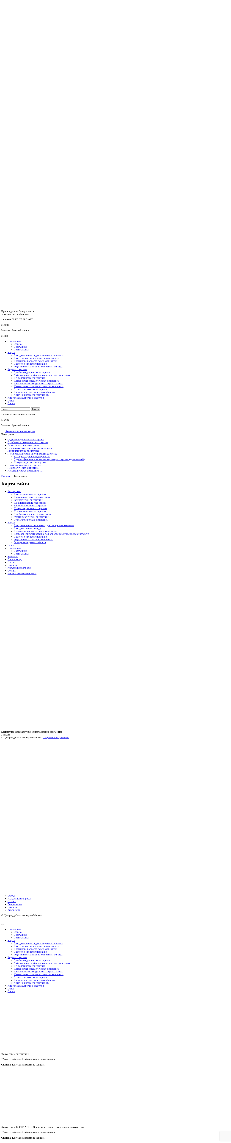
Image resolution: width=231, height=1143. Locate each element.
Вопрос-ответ (15, 904)
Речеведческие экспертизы (28, 500)
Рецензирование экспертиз (20, 431)
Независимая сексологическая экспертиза (36, 380)
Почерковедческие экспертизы (30, 508)
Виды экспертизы (17, 369)
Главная (5, 476)
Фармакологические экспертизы (31, 517)
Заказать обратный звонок (15, 330)
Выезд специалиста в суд (27, 528)
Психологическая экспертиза (29, 378)
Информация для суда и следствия (26, 397)
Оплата (11, 403)
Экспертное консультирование (30, 363)
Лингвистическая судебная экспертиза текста (38, 383)
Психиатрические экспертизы (30, 502)
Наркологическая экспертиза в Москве (34, 392)
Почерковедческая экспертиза (30, 462)
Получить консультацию (56, 737)
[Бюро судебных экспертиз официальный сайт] (115, 152)
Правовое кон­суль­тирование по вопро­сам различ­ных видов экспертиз (51, 534)
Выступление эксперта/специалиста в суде (37, 358)
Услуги (11, 352)
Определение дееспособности (30, 542)
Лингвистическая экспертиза (23, 450)
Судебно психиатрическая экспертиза (28, 442)
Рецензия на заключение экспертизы (33, 539)
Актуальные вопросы (19, 567)
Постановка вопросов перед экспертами (35, 361)
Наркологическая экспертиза (23, 467)
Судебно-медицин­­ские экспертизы (32, 514)
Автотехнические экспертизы (30, 494)
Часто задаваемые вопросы (22, 573)
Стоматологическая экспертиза (30, 389)
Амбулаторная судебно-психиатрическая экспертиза (42, 375)
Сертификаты (21, 349)
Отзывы (18, 344)
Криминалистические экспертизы (32, 497)
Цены (11, 400)
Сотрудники (20, 346)
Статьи (11, 562)
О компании (14, 341)
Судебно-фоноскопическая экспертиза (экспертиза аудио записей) (49, 459)
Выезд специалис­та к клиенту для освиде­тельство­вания (44, 525)
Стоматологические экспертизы (31, 519)
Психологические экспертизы (30, 511)
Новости (12, 565)
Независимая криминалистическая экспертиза (38, 386)
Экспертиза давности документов (32, 456)
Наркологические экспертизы (30, 505)
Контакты (13, 556)
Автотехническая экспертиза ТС (31, 395)
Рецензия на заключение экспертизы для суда (38, 366)
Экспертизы (14, 491)
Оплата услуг (15, 559)
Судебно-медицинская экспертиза (32, 372)
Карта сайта (14, 910)
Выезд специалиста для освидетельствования (38, 355)
